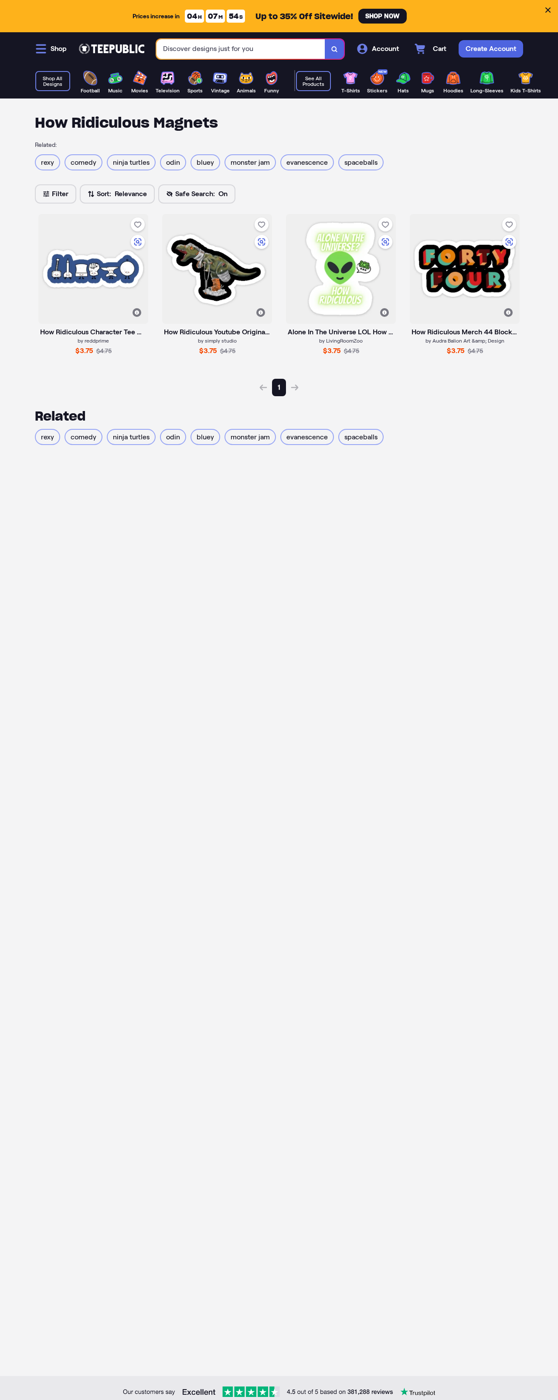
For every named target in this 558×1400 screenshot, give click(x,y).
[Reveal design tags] (137, 312)
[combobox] (241, 49)
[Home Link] (111, 49)
